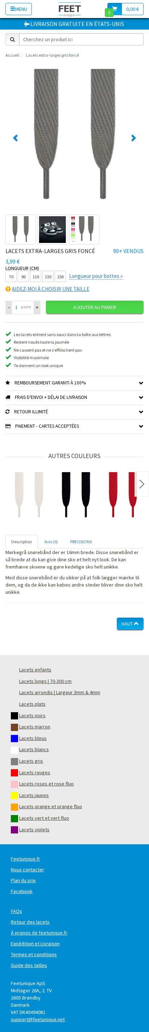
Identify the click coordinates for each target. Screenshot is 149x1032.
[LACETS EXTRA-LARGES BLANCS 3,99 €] (28, 495)
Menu (21, 9)
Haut (128, 623)
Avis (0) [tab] (51, 541)
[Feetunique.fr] (70, 9)
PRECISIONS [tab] (81, 541)
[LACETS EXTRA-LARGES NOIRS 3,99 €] (75, 495)
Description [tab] (21, 541)
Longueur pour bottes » (96, 276)
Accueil (12, 55)
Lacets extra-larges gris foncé (52, 55)
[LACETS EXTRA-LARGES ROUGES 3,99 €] (122, 495)
